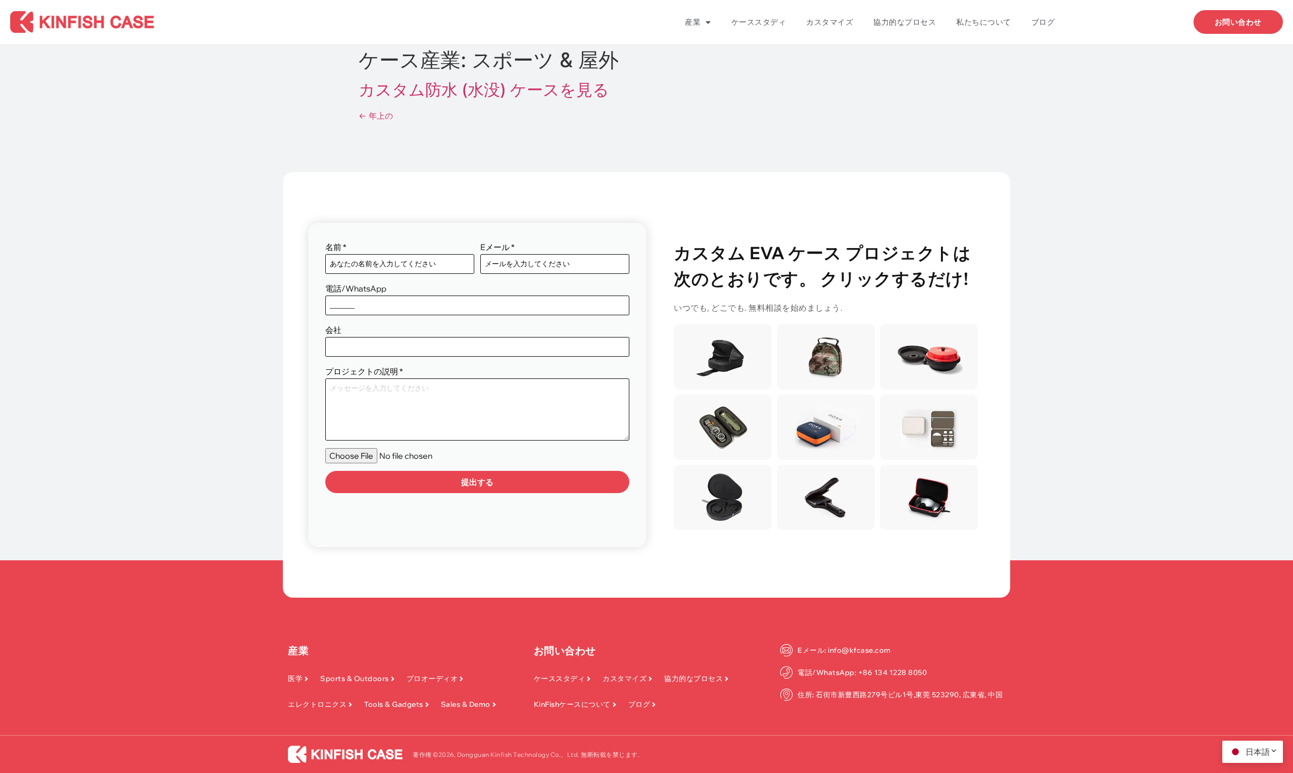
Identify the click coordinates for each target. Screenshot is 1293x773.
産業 (298, 650)
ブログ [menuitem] (1043, 22)
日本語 (1258, 752)
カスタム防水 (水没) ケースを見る (484, 90)
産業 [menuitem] (693, 22)
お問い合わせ (565, 650)
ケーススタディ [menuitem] (758, 22)
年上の (376, 116)
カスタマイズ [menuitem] (829, 22)
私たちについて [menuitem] (983, 22)
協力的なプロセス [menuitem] (904, 22)
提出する (477, 482)
